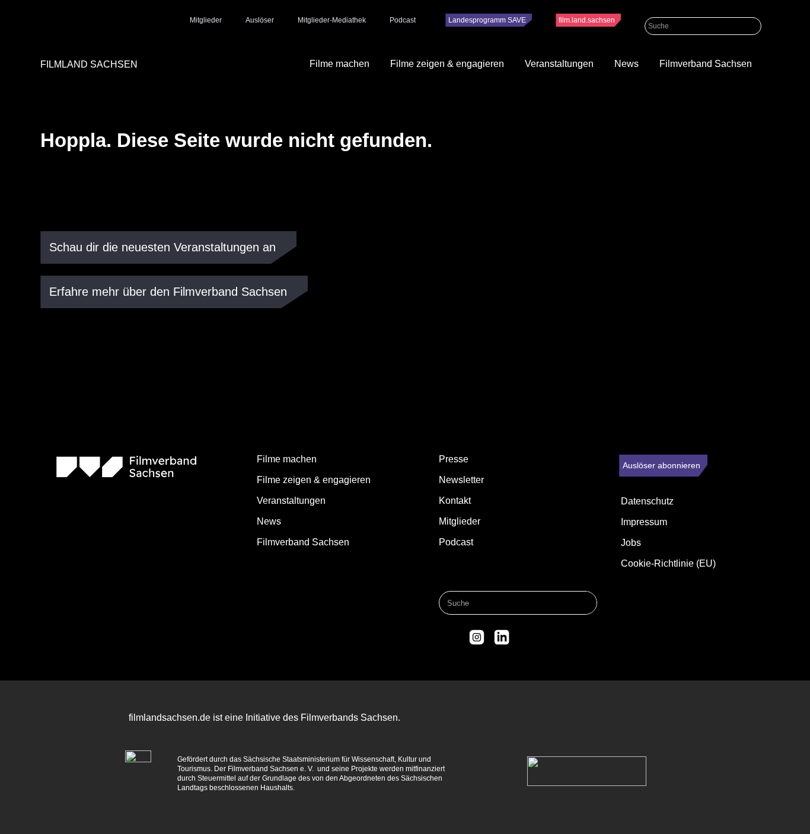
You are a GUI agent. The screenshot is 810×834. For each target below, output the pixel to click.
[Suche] (753, 26)
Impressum (644, 522)
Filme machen (339, 64)
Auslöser (259, 20)
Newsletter (461, 480)
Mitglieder (206, 20)
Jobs (631, 543)
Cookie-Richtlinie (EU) (668, 563)
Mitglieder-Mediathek (332, 20)
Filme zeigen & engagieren (447, 64)
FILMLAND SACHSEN (89, 64)
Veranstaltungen (559, 64)
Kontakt (455, 501)
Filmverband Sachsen (705, 64)
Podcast (403, 20)
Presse (453, 459)
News (626, 64)
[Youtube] (526, 637)
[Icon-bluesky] (452, 637)
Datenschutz (647, 501)
